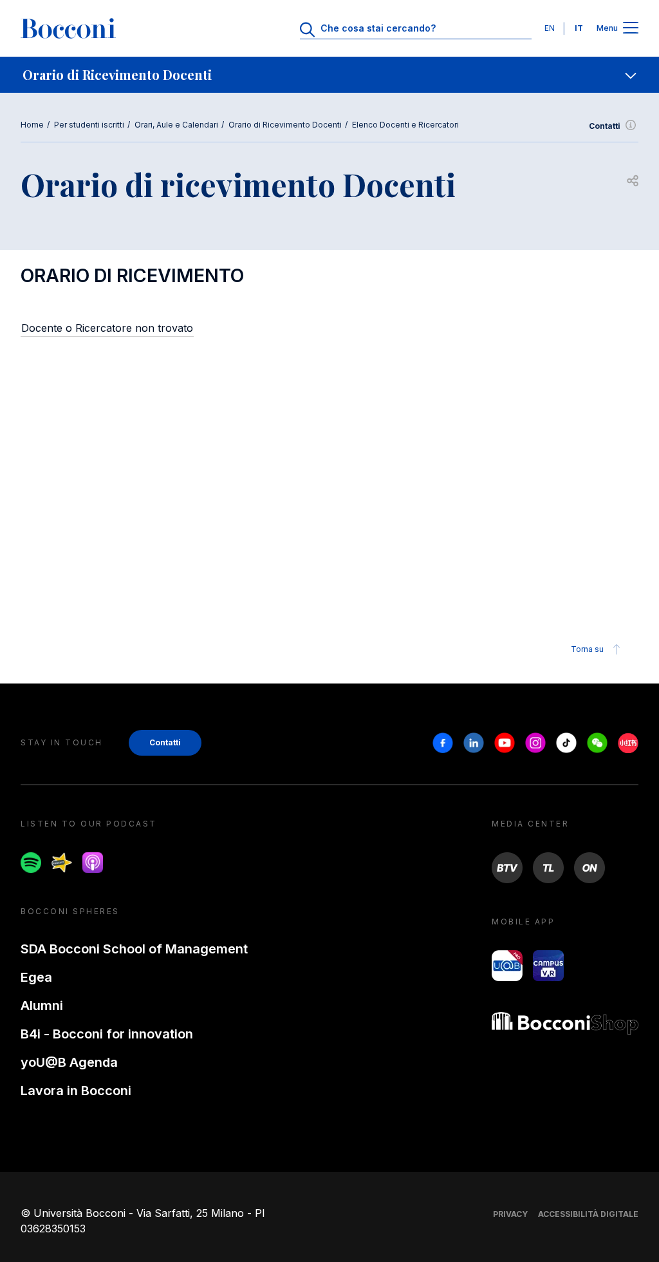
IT (579, 28)
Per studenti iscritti (89, 124)
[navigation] (329, 75)
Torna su (587, 649)
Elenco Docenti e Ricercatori (405, 124)
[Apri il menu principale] (630, 28)
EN (549, 28)
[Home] (68, 28)
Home (32, 124)
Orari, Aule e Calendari (176, 124)
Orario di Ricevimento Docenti (285, 124)
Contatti (604, 126)
